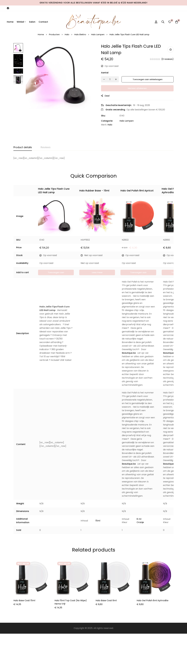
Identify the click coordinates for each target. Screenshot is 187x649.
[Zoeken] (162, 21)
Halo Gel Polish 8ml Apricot (137, 190)
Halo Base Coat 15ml (24, 600)
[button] (56, 272)
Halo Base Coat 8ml (106, 600)
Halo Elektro (80, 34)
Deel (107, 95)
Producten (54, 34)
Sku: (103, 115)
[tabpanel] (93, 158)
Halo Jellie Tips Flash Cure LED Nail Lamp (54, 190)
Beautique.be (129, 352)
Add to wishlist (170, 49)
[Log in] (156, 21)
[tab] (22, 147)
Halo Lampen (97, 34)
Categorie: (107, 120)
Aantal (104, 72)
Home (41, 34)
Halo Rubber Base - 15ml (94, 190)
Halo (67, 34)
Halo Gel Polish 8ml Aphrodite (173, 190)
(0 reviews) (167, 59)
